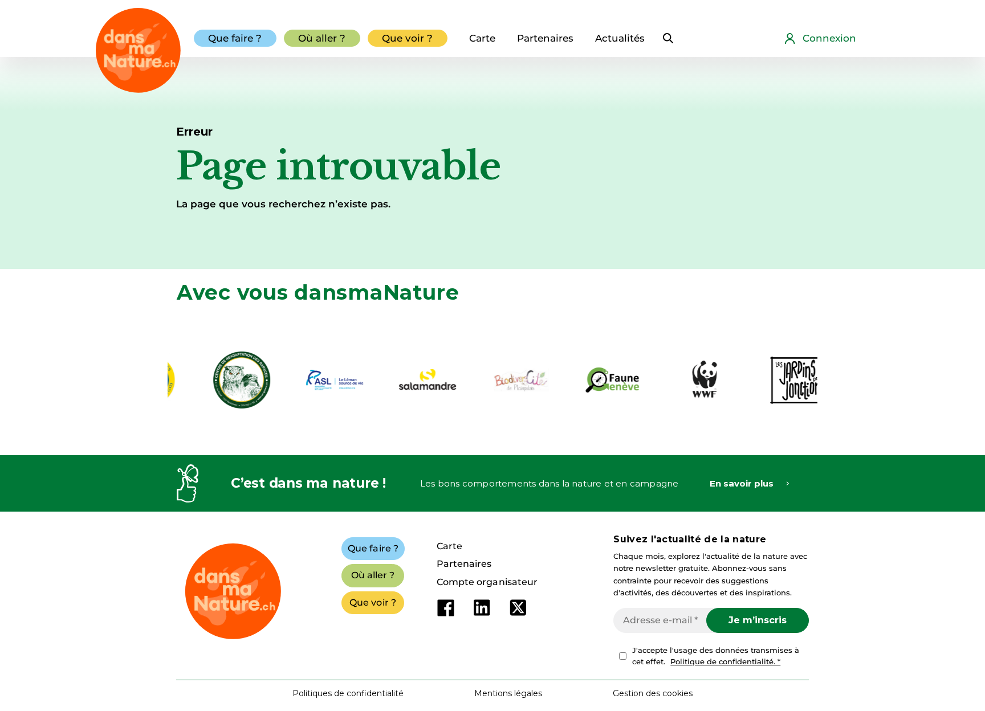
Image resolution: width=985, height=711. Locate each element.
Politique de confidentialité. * (725, 661)
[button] (653, 693)
